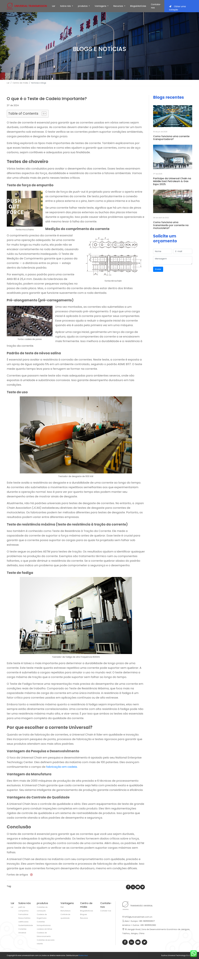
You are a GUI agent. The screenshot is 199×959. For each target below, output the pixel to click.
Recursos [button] (118, 6)
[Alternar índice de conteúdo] (43, 113)
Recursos (84, 918)
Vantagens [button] (101, 6)
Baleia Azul (83, 955)
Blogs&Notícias (138, 6)
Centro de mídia (20, 82)
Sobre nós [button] (65, 6)
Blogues (83, 914)
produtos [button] (83, 6)
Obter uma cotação (177, 8)
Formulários (23, 914)
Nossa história (24, 918)
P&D (62, 907)
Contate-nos (156, 6)
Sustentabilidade (25, 925)
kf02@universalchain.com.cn (138, 917)
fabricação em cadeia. (62, 767)
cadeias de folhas (44, 929)
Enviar (158, 269)
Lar (53, 6)
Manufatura (65, 911)
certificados (23, 922)
